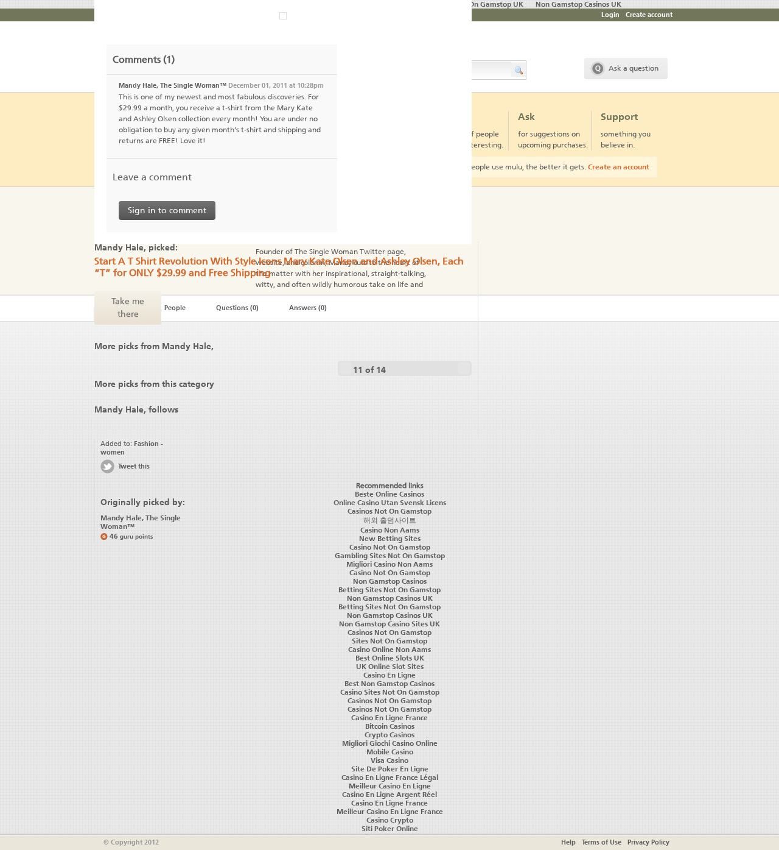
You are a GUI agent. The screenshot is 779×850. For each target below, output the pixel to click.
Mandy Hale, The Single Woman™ (172, 86)
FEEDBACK (8, 465)
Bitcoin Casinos (389, 726)
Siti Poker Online (390, 828)
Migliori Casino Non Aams (389, 564)
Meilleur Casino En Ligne (390, 786)
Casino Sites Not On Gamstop (389, 692)
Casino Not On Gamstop (389, 547)
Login (610, 15)
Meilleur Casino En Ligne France (390, 811)
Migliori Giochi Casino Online (390, 743)
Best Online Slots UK (389, 658)
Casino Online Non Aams (389, 649)
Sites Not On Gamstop (389, 641)
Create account (649, 15)
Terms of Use (601, 842)
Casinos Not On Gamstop (389, 632)
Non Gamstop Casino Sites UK (389, 624)
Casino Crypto (389, 820)
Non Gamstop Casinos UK (390, 598)
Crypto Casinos (389, 735)
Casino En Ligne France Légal (389, 777)
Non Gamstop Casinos (390, 581)
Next (464, 368)
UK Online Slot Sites (390, 666)
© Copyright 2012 (131, 842)
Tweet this (134, 466)
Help (568, 842)
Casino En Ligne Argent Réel (389, 794)
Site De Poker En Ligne (389, 769)
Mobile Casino (389, 752)
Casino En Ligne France (389, 718)
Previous (346, 368)
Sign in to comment (167, 210)
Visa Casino (389, 760)
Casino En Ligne (389, 675)
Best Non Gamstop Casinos (389, 683)
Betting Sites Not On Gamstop (389, 590)
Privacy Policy (648, 842)
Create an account (618, 167)
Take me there (127, 307)
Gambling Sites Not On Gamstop (390, 555)
